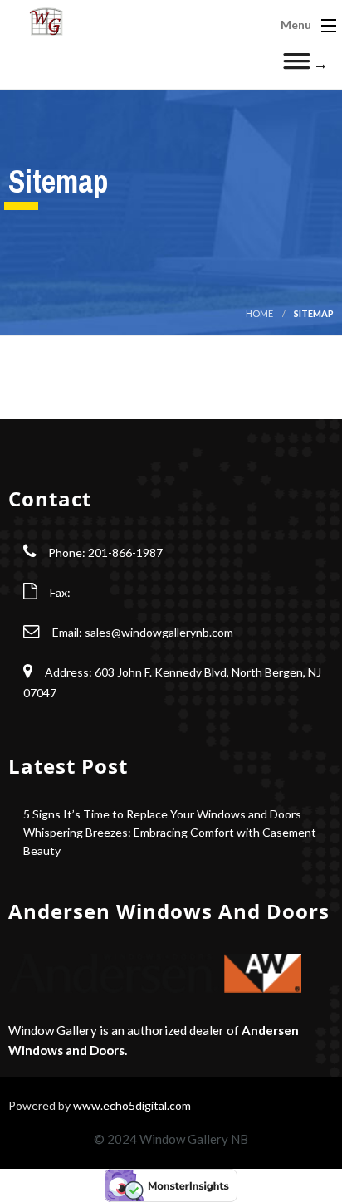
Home (259, 313)
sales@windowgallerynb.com (159, 632)
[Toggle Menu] (304, 66)
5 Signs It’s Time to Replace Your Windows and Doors (162, 814)
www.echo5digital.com (132, 1105)
